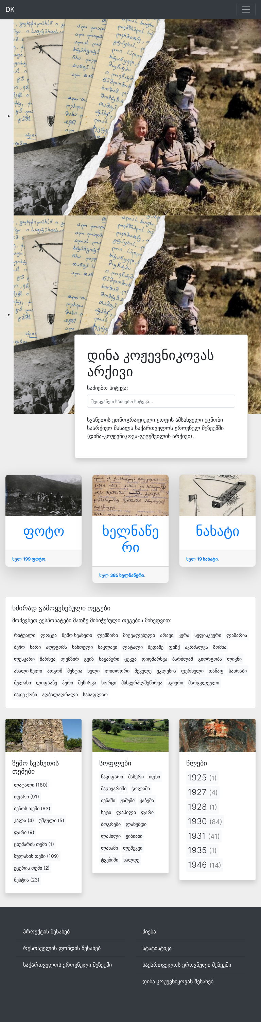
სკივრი (175, 682)
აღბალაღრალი (60, 694)
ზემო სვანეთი (77, 635)
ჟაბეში (147, 800)
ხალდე (131, 860)
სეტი (106, 812)
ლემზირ (69, 659)
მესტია (74, 671)
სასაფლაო (95, 694)
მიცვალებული (139, 635)
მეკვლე (143, 671)
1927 (203, 792)
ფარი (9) (24, 832)
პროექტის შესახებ (46, 931)
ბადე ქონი (25, 694)
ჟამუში (127, 800)
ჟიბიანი (134, 836)
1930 (205, 821)
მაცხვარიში (113, 788)
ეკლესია (166, 671)
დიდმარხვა (154, 659)
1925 (202, 777)
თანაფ (216, 671)
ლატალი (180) (31, 785)
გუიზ (89, 659)
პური (67, 682)
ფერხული (192, 671)
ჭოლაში (141, 788)
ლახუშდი (136, 824)
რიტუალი (24, 635)
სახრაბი (238, 671)
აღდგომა (56, 647)
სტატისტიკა (157, 948)
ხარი (35, 647)
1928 (202, 807)
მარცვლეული (203, 682)
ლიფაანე (46, 682)
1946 (204, 865)
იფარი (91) (26, 796)
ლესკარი (24, 659)
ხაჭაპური (109, 659)
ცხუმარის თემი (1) (34, 844)
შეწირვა (87, 682)
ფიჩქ (174, 647)
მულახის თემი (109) (36, 856)
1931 (204, 836)
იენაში (108, 800)
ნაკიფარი (112, 776)
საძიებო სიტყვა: (107, 387)
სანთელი (82, 647)
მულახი (22, 682)
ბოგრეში (111, 824)
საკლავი (107, 647)
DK (10, 9)
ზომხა (219, 647)
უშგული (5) (51, 820)
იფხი (154, 776)
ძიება (149, 931)
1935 (202, 850)
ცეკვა (130, 659)
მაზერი (136, 776)
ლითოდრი (117, 671)
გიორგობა (210, 659)
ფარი (147, 812)
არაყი (166, 635)
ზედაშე (155, 647)
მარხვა (47, 659)
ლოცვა (48, 635)
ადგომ (54, 671)
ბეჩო (19, 647)
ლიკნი (234, 659)
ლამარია (236, 635)
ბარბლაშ (182, 659)
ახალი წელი (28, 671)
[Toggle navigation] (246, 9)
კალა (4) (24, 820)
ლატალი (132, 647)
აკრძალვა (196, 647)
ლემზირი (107, 635)
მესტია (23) (26, 880)
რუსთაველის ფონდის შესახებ (62, 948)
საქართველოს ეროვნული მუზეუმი (67, 964)
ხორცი (108, 682)
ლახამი (109, 848)
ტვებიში (109, 860)
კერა (183, 635)
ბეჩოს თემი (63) (32, 808)
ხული (93, 671)
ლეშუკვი (132, 848)
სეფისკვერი (207, 635)
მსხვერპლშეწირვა (141, 682)
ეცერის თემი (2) (32, 868)
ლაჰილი (126, 812)
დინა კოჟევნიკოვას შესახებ (177, 981)
